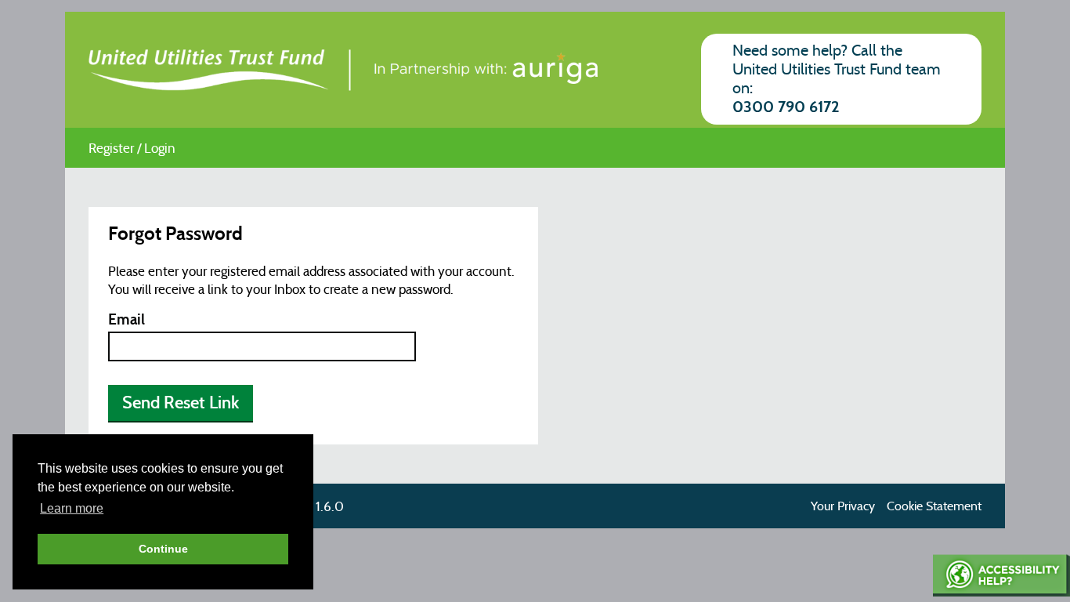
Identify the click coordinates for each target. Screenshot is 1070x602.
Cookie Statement (934, 506)
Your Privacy (843, 506)
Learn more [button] (71, 508)
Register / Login (132, 148)
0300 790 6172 (786, 107)
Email (126, 320)
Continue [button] (163, 548)
